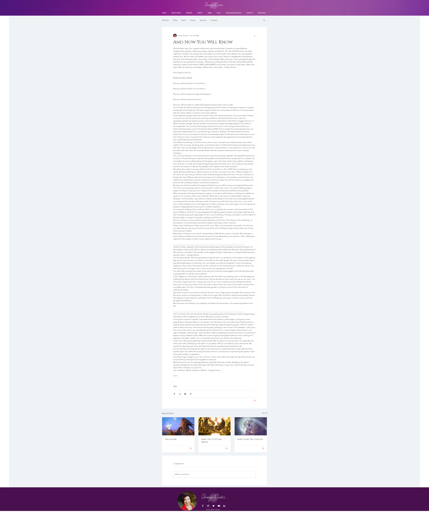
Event (184, 20)
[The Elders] (178, 426)
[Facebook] (202, 506)
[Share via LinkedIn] (185, 394)
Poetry (192, 20)
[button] (264, 20)
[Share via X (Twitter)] (180, 394)
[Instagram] (208, 506)
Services (203, 20)
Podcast (214, 20)
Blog (175, 20)
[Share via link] (191, 394)
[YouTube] (219, 506)
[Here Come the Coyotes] (251, 426)
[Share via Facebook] (174, 394)
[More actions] (254, 35)
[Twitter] (213, 506)
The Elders (170, 439)
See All (264, 413)
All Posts (165, 20)
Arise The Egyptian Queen (211, 440)
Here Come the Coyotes (250, 439)
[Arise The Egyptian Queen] (214, 426)
